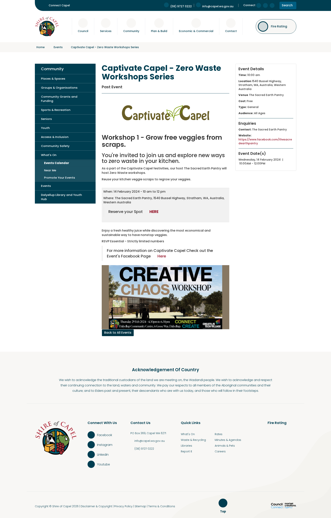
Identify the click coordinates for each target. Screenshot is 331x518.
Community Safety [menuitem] (55, 146)
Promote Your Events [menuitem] (59, 178)
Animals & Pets (225, 446)
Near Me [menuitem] (50, 170)
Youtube (103, 464)
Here (162, 256)
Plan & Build (159, 31)
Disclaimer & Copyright (96, 506)
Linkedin (103, 454)
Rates (218, 434)
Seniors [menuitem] (46, 119)
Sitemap (140, 506)
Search (287, 6)
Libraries (186, 446)
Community (131, 31)
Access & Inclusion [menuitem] (55, 137)
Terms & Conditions (161, 506)
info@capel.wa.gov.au (149, 441)
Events (58, 47)
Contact (231, 31)
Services (105, 31)
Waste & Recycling (193, 440)
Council (83, 31)
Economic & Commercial (196, 31)
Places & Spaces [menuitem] (53, 79)
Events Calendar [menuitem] (56, 163)
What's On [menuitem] (49, 155)
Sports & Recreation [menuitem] (55, 110)
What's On (188, 434)
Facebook (104, 435)
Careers (220, 451)
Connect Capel (59, 5)
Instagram (104, 445)
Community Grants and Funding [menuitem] (59, 99)
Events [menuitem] (46, 186)
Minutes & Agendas (228, 440)
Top (223, 511)
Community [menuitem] (52, 69)
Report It (186, 451)
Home (40, 47)
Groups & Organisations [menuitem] (59, 88)
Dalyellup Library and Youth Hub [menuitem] (61, 197)
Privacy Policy (123, 506)
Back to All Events (117, 332)
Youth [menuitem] (45, 128)
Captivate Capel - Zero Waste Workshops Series (105, 47)
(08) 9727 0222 (144, 449)
